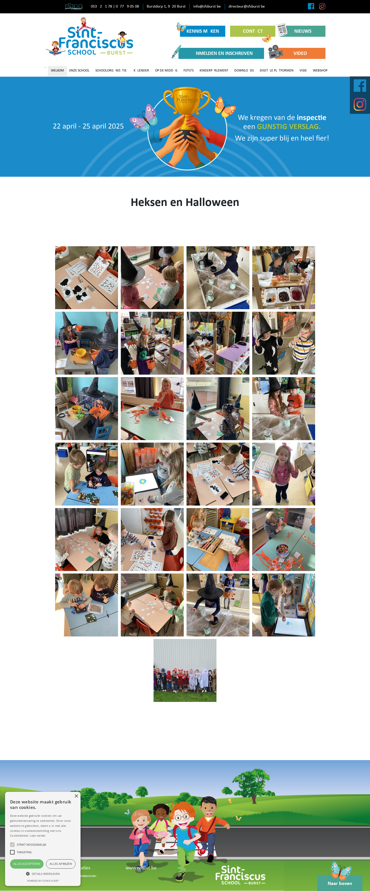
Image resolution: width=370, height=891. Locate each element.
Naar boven (340, 883)
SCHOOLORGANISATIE (111, 71)
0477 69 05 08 (127, 7)
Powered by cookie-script (43, 880)
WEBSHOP (320, 71)
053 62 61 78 (101, 7)
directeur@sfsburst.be (247, 7)
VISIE (303, 71)
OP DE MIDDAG (166, 71)
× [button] (76, 796)
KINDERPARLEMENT (214, 71)
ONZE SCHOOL (79, 71)
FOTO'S (188, 71)
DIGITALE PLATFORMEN (276, 71)
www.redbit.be (141, 868)
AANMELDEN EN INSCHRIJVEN (221, 53)
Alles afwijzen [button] (61, 864)
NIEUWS (302, 31)
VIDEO (300, 53)
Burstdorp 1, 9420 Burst (166, 7)
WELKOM (57, 71)
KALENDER (141, 71)
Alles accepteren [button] (26, 864)
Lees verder (37, 835)
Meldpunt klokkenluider (82, 876)
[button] (43, 873)
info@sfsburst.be (207, 7)
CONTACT (253, 31)
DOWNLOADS (244, 71)
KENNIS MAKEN (203, 31)
